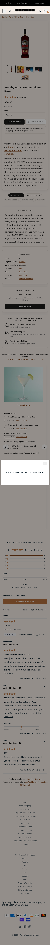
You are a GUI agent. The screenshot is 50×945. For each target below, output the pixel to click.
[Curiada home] (25, 9)
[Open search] (10, 11)
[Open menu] (4, 11)
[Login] (40, 11)
